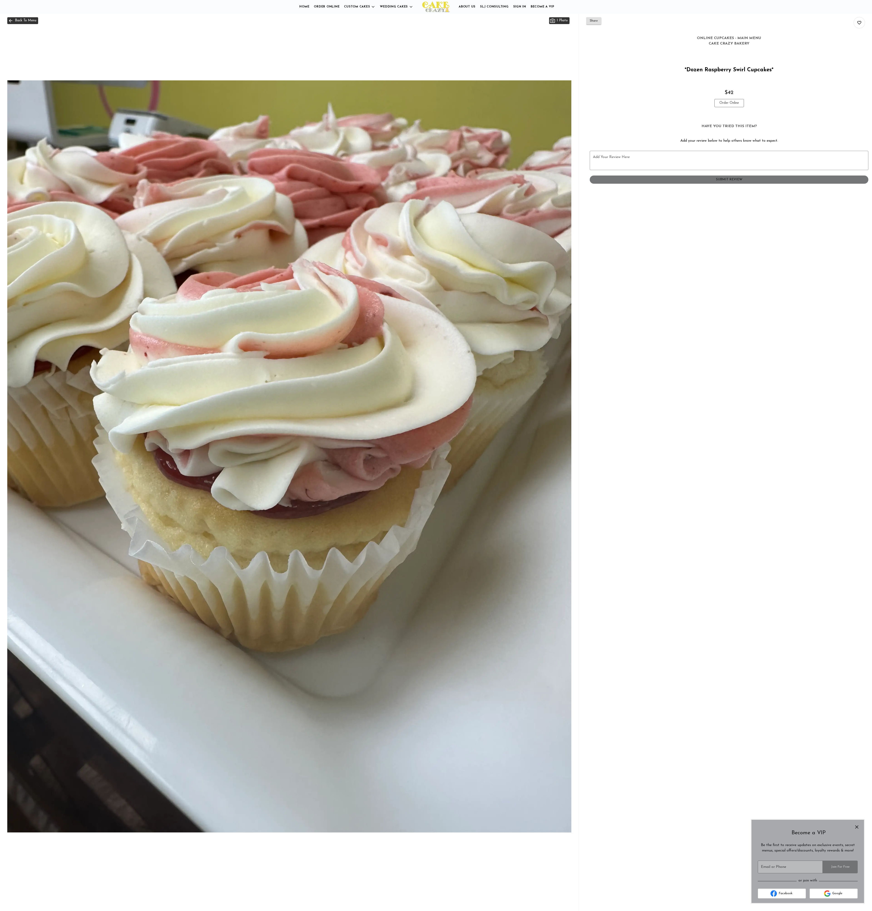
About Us (467, 6)
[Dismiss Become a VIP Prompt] (856, 827)
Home (304, 6)
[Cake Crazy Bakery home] (436, 6)
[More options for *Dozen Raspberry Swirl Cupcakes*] (859, 22)
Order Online (326, 6)
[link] (729, 103)
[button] (360, 6)
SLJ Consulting (494, 6)
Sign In (519, 6)
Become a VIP (542, 6)
